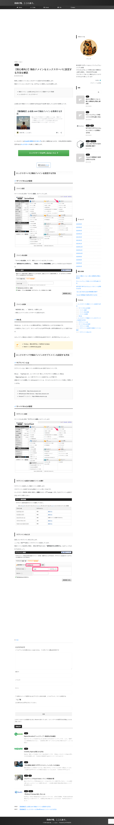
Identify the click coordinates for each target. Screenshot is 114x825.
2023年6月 (79, 227)
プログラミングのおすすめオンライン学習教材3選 (39, 778)
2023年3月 (79, 230)
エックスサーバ (25, 144)
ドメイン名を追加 (82, 312)
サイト (17, 688)
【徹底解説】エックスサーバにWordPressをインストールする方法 (37, 809)
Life (60, 7)
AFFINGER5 (68, 822)
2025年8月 (79, 224)
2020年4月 (79, 263)
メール (17, 680)
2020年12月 (79, 247)
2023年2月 (79, 233)
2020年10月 (79, 253)
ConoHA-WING (28, 141)
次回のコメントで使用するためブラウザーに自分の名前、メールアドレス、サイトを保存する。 (42, 696)
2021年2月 (79, 240)
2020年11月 (79, 250)
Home (20, 7)
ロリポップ (38, 141)
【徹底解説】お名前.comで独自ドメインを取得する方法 (35, 806)
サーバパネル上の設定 (83, 308)
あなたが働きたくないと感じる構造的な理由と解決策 (93, 101)
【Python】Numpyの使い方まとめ (34, 794)
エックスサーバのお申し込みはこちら (42, 153)
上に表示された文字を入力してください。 (26, 702)
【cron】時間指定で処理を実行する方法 (86, 295)
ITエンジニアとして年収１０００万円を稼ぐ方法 (88, 282)
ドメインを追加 (82, 314)
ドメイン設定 (81, 310)
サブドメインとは (82, 322)
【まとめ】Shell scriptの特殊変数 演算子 (86, 291)
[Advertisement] (57, 21)
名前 (17, 671)
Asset (47, 7)
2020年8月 (79, 260)
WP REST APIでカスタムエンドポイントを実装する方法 (93, 130)
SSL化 (79, 316)
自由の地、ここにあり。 (24, 3)
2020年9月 (79, 256)
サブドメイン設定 (82, 326)
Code (33, 7)
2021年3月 (79, 237)
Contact (73, 7)
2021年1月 (79, 243)
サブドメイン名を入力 (83, 332)
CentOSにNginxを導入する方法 (33, 751)
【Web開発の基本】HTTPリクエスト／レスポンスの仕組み (42, 765)
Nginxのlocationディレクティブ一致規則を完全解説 (40, 736)
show (47, 165)
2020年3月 (79, 266)
